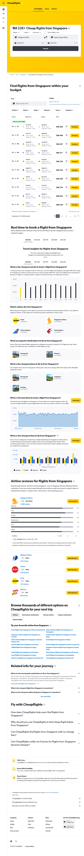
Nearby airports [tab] (48, 615)
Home (11, 74)
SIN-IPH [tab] (45, 240)
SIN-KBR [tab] (54, 240)
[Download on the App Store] (68, 826)
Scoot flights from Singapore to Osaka (23, 655)
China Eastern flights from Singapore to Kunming (62, 652)
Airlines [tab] (15, 615)
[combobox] (37, 32)
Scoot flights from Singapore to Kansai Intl (60, 658)
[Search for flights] (3, 9)
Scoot (22, 578)
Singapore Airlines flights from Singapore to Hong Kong (62, 648)
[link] (73, 501)
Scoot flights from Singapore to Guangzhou (60, 655)
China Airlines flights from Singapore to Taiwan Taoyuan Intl (26, 640)
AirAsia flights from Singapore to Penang (24, 644)
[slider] (80, 104)
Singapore (23, 74)
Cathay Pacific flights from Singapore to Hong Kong (61, 636)
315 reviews (24, 561)
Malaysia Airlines (26, 555)
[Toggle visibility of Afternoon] (34, 470)
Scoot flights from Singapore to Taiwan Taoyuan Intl (28, 630)
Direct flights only (53, 32)
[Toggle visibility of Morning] (17, 470)
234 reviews (24, 572)
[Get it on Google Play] (68, 822)
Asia (17, 74)
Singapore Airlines (26, 498)
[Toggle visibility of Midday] (25, 470)
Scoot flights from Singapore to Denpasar (24, 652)
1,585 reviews (25, 504)
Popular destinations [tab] (65, 615)
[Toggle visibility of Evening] (43, 470)
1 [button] (57, 216)
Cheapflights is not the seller (22, 798)
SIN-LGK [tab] (63, 240)
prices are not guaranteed (51, 792)
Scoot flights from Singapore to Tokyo (58, 639)
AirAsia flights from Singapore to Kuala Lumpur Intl (62, 644)
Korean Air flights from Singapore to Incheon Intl (27, 658)
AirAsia (22, 566)
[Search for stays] (3, 14)
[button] (3, 3)
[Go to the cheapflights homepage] (15, 3)
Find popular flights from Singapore (23, 684)
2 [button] (61, 216)
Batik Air (23, 589)
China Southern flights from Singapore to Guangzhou (59, 631)
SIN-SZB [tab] (37, 240)
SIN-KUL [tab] (28, 240)
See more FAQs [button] (46, 696)
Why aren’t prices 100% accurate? (24, 806)
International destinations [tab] (30, 615)
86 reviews (24, 595)
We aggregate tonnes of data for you (24, 802)
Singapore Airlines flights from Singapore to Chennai (25, 636)
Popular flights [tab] (17, 619)
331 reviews (24, 584)
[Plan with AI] (3, 22)
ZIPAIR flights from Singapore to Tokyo (23, 647)
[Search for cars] (3, 18)
